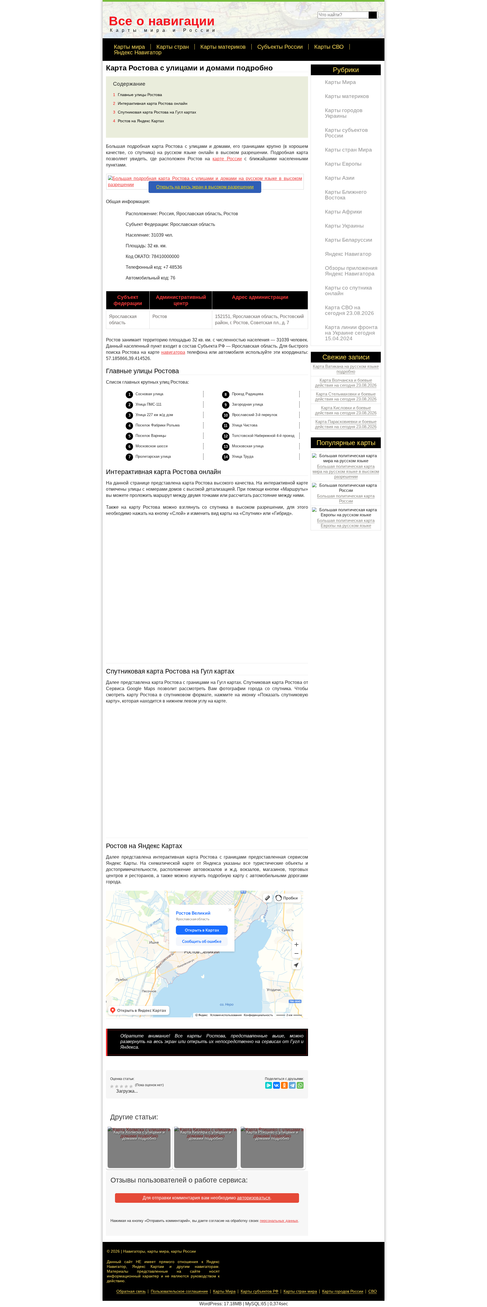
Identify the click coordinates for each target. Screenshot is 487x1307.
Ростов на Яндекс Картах (138, 121)
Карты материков (223, 47)
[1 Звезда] (112, 1086)
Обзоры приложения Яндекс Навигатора (351, 271)
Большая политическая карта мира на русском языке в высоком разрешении (346, 471)
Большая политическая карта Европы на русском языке (346, 523)
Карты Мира (340, 82)
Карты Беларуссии (348, 240)
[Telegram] (292, 1085)
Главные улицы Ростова (137, 94)
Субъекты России (280, 47)
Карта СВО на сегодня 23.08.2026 (349, 310)
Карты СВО (329, 47)
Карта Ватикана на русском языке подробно (346, 369)
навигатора (173, 352)
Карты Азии (340, 178)
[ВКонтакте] (276, 1085)
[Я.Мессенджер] (268, 1085)
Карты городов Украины (343, 113)
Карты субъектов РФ (259, 1291)
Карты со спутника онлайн (348, 290)
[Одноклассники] (284, 1085)
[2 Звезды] (117, 1086)
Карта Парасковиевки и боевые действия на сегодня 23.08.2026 (346, 424)
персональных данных (279, 1221)
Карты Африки (343, 212)
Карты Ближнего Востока (346, 195)
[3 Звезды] (122, 1086)
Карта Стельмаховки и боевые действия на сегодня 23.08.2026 (346, 396)
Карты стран (172, 47)
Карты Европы (343, 164)
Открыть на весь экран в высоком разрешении (205, 187)
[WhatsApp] (300, 1085)
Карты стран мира (300, 1291)
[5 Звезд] (131, 1086)
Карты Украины (344, 226)
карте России (227, 158)
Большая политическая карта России (346, 498)
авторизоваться (253, 1197)
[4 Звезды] (127, 1086)
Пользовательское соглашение (179, 1291)
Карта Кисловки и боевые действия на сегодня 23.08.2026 (346, 410)
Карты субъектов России (346, 133)
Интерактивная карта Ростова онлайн (150, 103)
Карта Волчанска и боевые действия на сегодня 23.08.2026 (346, 383)
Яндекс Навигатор (137, 52)
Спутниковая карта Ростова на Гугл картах (154, 112)
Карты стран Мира (348, 150)
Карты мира (129, 47)
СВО (372, 1291)
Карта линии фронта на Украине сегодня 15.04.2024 (351, 332)
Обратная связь (131, 1291)
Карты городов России (342, 1291)
